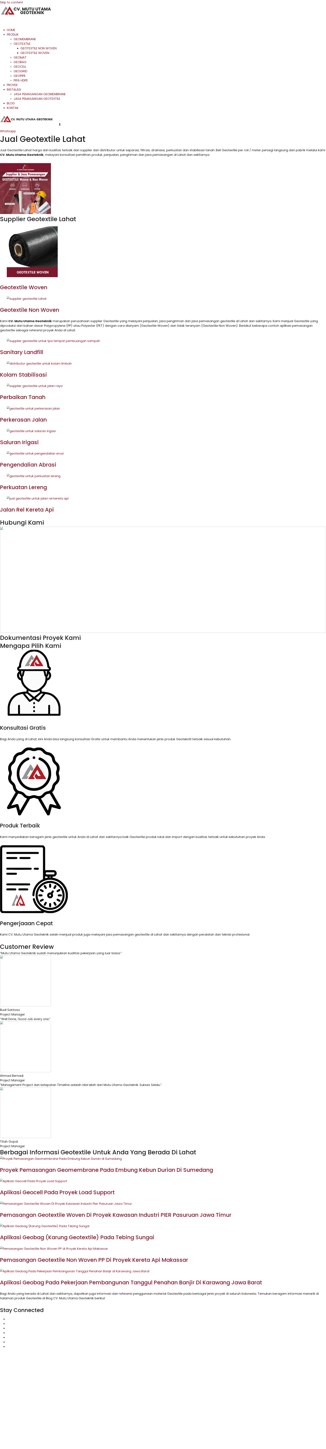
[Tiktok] (8, 1328)
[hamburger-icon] (5, 22)
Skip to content (11, 2)
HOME (11, 30)
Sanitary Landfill (21, 352)
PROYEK (12, 85)
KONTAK (13, 108)
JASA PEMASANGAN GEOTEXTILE (37, 99)
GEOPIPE (20, 76)
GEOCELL (20, 66)
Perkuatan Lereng (23, 487)
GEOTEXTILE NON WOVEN (38, 48)
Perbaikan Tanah (23, 397)
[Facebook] (8, 1333)
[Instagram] (8, 1324)
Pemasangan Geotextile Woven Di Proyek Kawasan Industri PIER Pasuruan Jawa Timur (115, 1215)
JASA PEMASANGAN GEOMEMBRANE (40, 94)
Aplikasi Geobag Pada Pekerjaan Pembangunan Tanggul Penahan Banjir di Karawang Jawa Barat (131, 1282)
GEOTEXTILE (22, 44)
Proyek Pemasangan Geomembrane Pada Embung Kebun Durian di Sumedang (106, 1170)
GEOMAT (20, 57)
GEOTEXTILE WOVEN (34, 53)
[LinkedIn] (8, 1337)
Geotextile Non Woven (29, 310)
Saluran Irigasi (19, 442)
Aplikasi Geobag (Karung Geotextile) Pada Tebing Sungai (77, 1237)
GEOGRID (20, 71)
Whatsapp (8, 131)
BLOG (11, 103)
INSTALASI (14, 89)
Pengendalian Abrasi (28, 464)
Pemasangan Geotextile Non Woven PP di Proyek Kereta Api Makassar (94, 1260)
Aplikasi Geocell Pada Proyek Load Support (57, 1192)
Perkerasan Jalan (23, 419)
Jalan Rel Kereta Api (27, 509)
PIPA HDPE (21, 80)
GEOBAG (20, 62)
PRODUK (13, 34)
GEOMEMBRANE (25, 39)
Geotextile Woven (23, 287)
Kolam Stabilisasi (23, 375)
